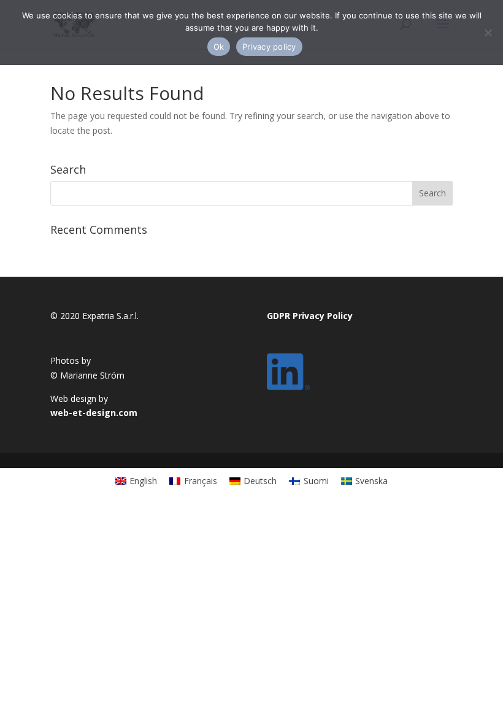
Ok (219, 47)
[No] (488, 32)
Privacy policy (269, 47)
